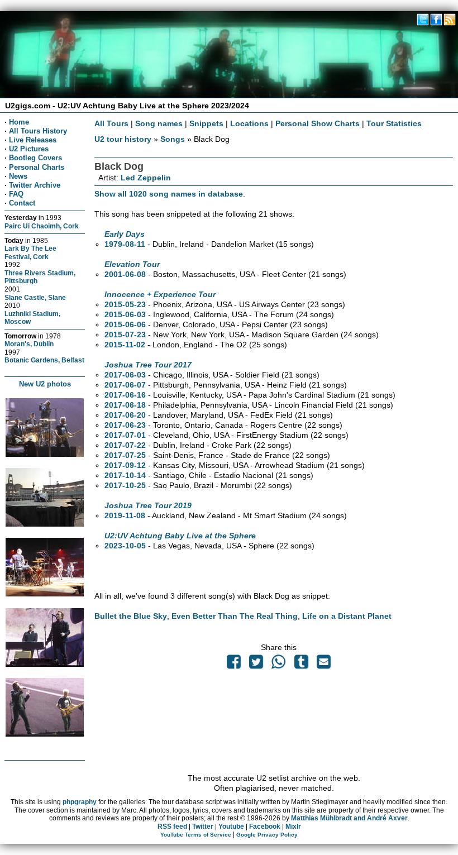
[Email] (323, 664)
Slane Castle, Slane (35, 297)
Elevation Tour (132, 264)
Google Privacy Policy (267, 835)
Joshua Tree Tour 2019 (148, 505)
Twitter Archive (34, 185)
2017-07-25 (125, 455)
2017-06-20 (125, 414)
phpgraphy (80, 802)
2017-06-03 (125, 374)
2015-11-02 (124, 344)
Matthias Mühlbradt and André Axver (349, 818)
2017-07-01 (125, 435)
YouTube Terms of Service (195, 835)
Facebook (264, 826)
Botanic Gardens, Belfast (44, 360)
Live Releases (32, 140)
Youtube (231, 826)
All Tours (111, 123)
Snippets (206, 123)
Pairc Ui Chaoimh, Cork (41, 226)
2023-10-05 (125, 545)
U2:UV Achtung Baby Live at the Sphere (180, 535)
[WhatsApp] (279, 664)
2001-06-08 (125, 274)
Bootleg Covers (35, 158)
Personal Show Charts (317, 123)
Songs (172, 139)
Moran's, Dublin (29, 343)
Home (19, 122)
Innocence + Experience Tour (160, 294)
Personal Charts (36, 167)
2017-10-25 (125, 485)
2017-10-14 (125, 475)
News (18, 176)
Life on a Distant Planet (347, 616)
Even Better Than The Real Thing (234, 616)
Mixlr (293, 826)
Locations (249, 123)
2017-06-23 (125, 425)
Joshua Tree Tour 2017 (148, 364)
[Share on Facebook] (233, 664)
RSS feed (172, 826)
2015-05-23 (125, 304)
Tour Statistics (394, 123)
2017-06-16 (125, 394)
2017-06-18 (125, 404)
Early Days (124, 234)
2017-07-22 (125, 445)
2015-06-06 (125, 324)
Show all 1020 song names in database (168, 193)
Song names (159, 123)
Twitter (202, 826)
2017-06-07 (125, 384)
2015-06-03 (125, 314)
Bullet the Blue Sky (130, 616)
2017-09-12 (125, 465)
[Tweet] (256, 664)
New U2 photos (45, 384)
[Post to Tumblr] (301, 664)
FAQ (16, 194)
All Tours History (38, 131)
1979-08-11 (124, 244)
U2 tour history (122, 139)
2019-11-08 (124, 515)
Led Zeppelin (146, 177)
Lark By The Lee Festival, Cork (30, 252)
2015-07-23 (125, 334)
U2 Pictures (29, 149)
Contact (22, 203)
